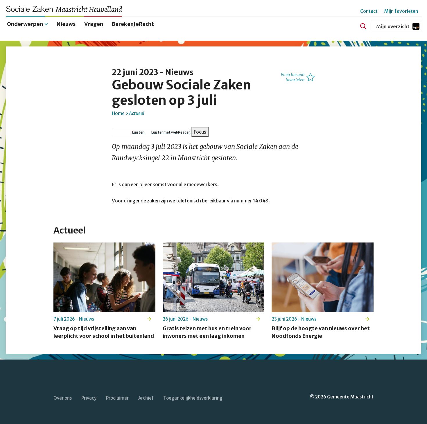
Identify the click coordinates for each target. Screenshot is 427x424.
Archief (146, 398)
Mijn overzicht (399, 28)
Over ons (62, 398)
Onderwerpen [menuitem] (25, 24)
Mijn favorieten (401, 11)
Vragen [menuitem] (93, 24)
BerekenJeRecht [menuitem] (133, 24)
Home (118, 113)
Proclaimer (117, 398)
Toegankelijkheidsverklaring (193, 398)
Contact (369, 11)
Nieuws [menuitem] (66, 24)
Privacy (88, 398)
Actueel (136, 113)
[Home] (67, 9)
